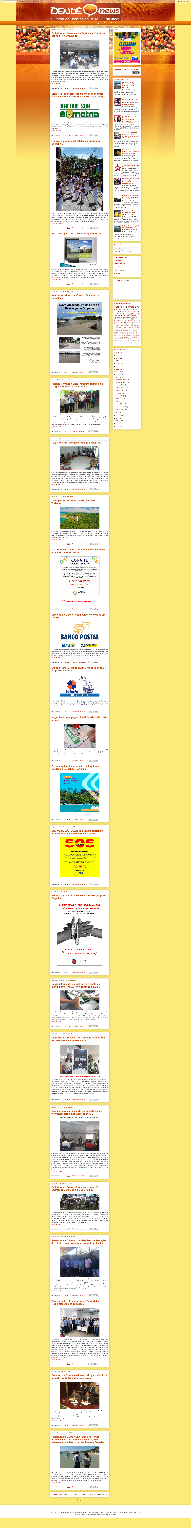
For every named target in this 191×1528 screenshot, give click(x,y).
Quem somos (64, 23)
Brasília (116, 314)
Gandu (131, 325)
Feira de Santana (123, 325)
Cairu (128, 310)
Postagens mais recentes (60, 1494)
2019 (118, 372)
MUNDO (133, 315)
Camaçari (116, 332)
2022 (118, 363)
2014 (118, 418)
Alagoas (118, 329)
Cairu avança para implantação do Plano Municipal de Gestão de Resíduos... (129, 84)
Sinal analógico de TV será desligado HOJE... (77, 233)
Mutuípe (124, 327)
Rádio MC (117, 273)
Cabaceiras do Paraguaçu (121, 330)
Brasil (131, 307)
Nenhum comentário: (79, 88)
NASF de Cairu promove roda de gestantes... (76, 442)
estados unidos (136, 342)
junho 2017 (119, 396)
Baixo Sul (134, 317)
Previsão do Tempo (93, 23)
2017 (118, 377)
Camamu (125, 314)
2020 (118, 369)
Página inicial (80, 1494)
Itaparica (137, 325)
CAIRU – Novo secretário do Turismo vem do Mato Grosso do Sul (130, 197)
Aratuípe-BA (127, 329)
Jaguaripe (128, 335)
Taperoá (125, 317)
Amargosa (122, 324)
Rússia (120, 340)
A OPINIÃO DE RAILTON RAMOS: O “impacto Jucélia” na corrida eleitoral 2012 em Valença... (130, 135)
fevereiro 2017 (120, 407)
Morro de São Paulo (120, 322)
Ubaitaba (118, 342)
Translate (129, 251)
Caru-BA (124, 332)
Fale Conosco (78, 23)
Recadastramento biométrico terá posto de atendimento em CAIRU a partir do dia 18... (75, 985)
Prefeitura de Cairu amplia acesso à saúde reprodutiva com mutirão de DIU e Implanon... (130, 101)
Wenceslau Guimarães (134, 327)
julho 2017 (119, 393)
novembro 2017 (121, 382)
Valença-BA (136, 314)
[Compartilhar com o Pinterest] (97, 88)
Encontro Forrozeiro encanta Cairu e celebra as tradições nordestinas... (130, 151)
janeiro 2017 (120, 409)
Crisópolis (116, 333)
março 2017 (120, 404)
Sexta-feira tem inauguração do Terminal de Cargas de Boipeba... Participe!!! (76, 767)
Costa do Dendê (128, 312)
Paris (115, 340)
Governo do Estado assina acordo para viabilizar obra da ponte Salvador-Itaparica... (79, 1376)
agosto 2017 (120, 390)
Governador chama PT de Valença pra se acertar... (130, 166)
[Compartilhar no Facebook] (95, 88)
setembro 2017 (121, 387)
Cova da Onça (133, 332)
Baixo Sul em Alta (119, 260)
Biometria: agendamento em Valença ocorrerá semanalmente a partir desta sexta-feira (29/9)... (78, 95)
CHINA (135, 329)
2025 (118, 355)
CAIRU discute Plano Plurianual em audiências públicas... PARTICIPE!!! (78, 551)
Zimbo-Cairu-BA (126, 342)
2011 (118, 426)
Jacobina (121, 335)
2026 (118, 353)
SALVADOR (121, 315)
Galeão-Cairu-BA (133, 333)
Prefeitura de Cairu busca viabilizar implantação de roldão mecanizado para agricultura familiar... (78, 1241)
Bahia (117, 309)
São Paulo (128, 319)
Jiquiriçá (118, 327)
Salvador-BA (127, 340)
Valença (118, 307)
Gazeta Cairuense (120, 263)
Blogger (113, 1514)
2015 (118, 415)
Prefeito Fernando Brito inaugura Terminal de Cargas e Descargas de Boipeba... (77, 385)
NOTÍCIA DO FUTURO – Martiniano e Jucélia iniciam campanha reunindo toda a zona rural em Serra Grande (130, 119)
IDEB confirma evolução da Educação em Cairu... (130, 226)
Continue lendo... (56, 83)
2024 (118, 358)
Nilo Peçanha (118, 319)
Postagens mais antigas (99, 1494)
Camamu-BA (134, 330)
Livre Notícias (118, 267)
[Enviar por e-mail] (90, 88)
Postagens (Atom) (82, 1500)
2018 (118, 374)
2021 (118, 366)
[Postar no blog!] (91, 88)
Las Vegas (134, 337)
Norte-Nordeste (133, 338)
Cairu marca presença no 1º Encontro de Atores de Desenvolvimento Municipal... (78, 1039)
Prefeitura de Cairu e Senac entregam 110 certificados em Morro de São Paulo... (74, 1188)
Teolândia (129, 320)
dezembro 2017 (121, 379)
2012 (118, 423)
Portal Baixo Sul (119, 270)
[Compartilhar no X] (93, 88)
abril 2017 (119, 401)
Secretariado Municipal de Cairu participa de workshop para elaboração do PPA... (76, 1112)
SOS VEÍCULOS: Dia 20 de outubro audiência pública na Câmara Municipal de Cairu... (77, 832)
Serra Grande (136, 340)
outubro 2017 (120, 385)
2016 (118, 413)
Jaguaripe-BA (136, 335)
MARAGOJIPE (117, 338)
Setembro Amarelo (110, 23)
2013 (118, 421)
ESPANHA (124, 333)
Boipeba (129, 324)
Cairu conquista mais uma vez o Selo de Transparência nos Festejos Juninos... (130, 181)
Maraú (125, 338)
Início (54, 23)
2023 (118, 361)
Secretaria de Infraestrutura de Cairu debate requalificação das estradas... (76, 1302)
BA (136, 320)
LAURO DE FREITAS (122, 337)
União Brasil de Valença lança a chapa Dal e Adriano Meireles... (129, 212)
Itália (115, 335)
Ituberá (116, 317)
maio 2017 (119, 398)
